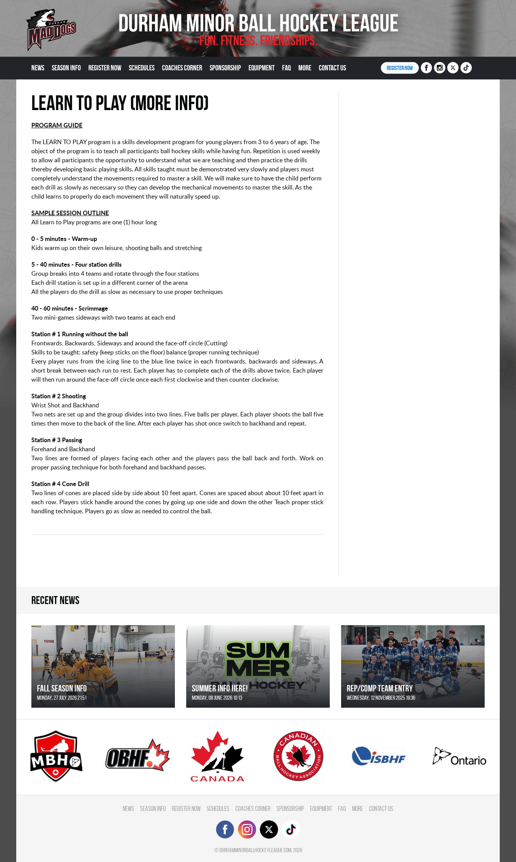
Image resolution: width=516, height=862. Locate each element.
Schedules (141, 68)
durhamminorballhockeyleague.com (255, 850)
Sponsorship (225, 68)
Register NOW (400, 68)
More (304, 68)
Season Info (66, 68)
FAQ (286, 68)
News (37, 68)
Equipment (262, 68)
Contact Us (332, 68)
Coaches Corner (182, 68)
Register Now (104, 68)
